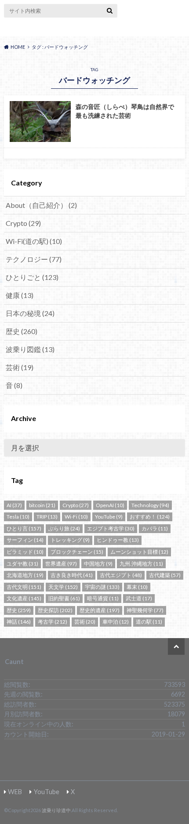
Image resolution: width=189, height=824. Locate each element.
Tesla (18, 516)
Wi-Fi (76, 516)
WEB (15, 791)
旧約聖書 (64, 598)
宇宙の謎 (102, 587)
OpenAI (110, 505)
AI (14, 505)
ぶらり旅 (64, 528)
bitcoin (42, 505)
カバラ (155, 528)
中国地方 (98, 563)
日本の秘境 (30, 313)
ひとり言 (24, 528)
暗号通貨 (103, 598)
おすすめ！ (150, 516)
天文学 (63, 587)
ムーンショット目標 (139, 551)
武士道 (139, 598)
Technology (150, 505)
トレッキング (70, 540)
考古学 (52, 621)
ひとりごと (32, 277)
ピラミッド (25, 551)
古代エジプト (121, 575)
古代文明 (24, 587)
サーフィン (25, 540)
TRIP (47, 516)
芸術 (19, 367)
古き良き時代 (72, 575)
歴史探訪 (55, 610)
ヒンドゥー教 (118, 540)
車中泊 (115, 621)
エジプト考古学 (110, 528)
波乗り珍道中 (94, 29)
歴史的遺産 (100, 610)
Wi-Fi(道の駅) (34, 241)
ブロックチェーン (77, 551)
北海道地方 (25, 575)
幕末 (137, 587)
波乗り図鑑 (30, 349)
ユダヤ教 (22, 563)
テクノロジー (34, 259)
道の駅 (149, 621)
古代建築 (165, 575)
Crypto (23, 223)
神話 (19, 621)
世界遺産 (61, 563)
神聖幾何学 (145, 610)
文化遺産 (24, 598)
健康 (19, 295)
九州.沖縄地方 (141, 563)
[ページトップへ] (176, 646)
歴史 (21, 331)
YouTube (109, 516)
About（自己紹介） (41, 205)
